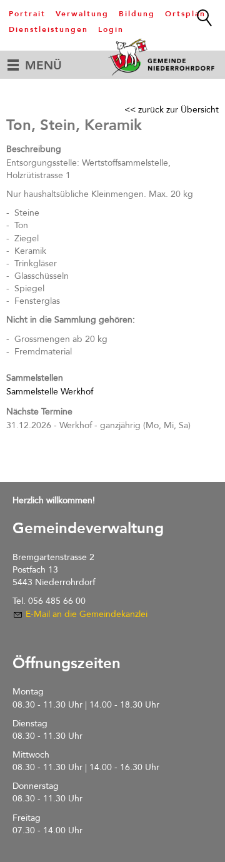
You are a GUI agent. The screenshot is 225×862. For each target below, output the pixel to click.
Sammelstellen (34, 378)
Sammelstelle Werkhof (49, 392)
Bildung (137, 14)
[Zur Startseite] (162, 57)
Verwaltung (82, 14)
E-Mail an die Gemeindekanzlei (87, 614)
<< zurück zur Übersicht (171, 110)
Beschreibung (33, 149)
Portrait (27, 14)
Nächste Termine (39, 412)
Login (111, 29)
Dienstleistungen (48, 29)
